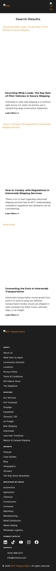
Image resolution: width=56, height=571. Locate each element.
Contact (7, 547)
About (6, 347)
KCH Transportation (20, 566)
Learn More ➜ (12, 113)
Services (8, 392)
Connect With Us (11, 536)
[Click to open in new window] (5, 542)
